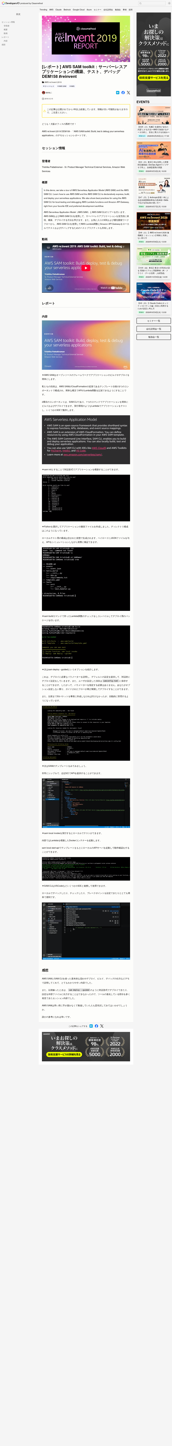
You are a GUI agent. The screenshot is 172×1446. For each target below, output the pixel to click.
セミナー (97, 9)
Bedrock (67, 9)
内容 (6, 40)
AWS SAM (62, 86)
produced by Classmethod (31, 3)
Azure (89, 9)
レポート (5, 37)
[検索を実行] (140, 3)
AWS (51, 9)
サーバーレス (49, 86)
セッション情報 (8, 22)
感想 (3, 44)
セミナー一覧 (153, 320)
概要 (6, 29)
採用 (130, 9)
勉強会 (118, 9)
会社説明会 (108, 9)
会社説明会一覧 (153, 328)
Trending (43, 9)
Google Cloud (79, 9)
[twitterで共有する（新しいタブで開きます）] (128, 92)
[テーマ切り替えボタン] (169, 3)
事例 (125, 9)
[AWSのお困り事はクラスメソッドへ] (86, 1046)
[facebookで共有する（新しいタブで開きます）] (123, 92)
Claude (58, 9)
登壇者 (6, 25)
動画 (6, 33)
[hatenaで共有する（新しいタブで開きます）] (117, 92)
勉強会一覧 (153, 336)
